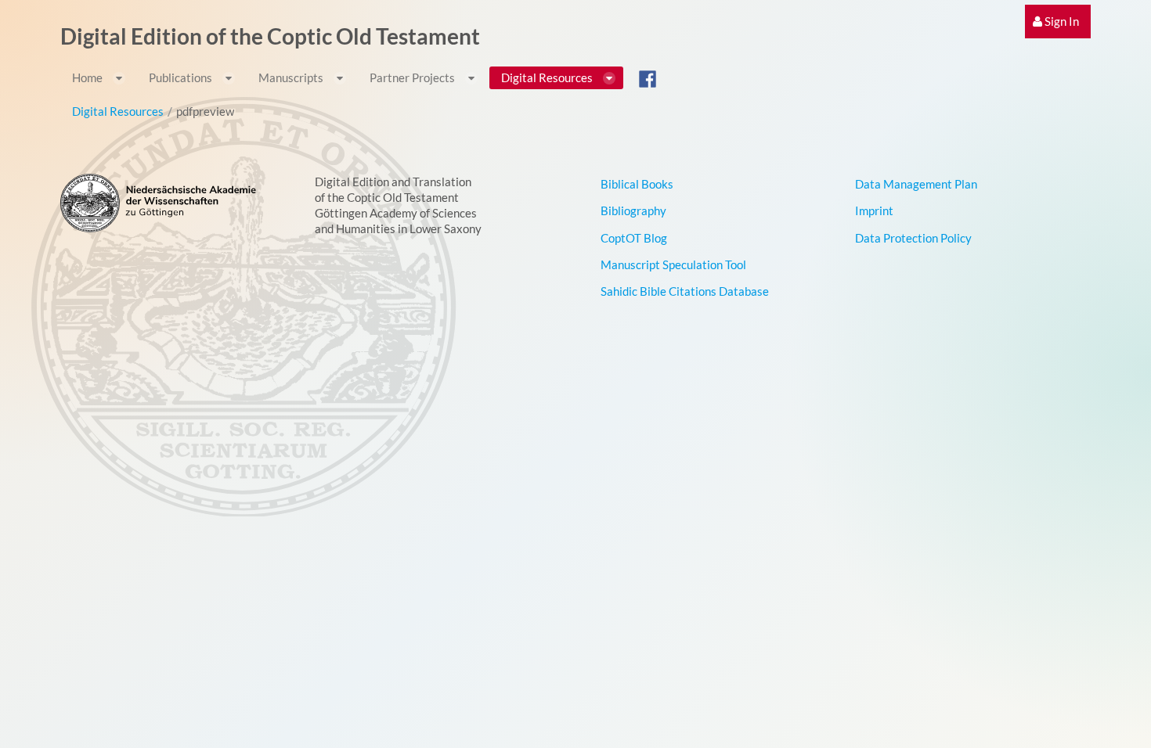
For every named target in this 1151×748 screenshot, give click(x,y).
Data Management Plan (916, 184)
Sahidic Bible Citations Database (685, 291)
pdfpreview (205, 111)
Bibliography (633, 210)
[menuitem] (1058, 21)
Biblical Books (637, 184)
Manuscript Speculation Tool (673, 264)
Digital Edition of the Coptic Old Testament (270, 36)
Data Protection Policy (913, 238)
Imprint (874, 210)
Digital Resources (118, 111)
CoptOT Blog (634, 238)
